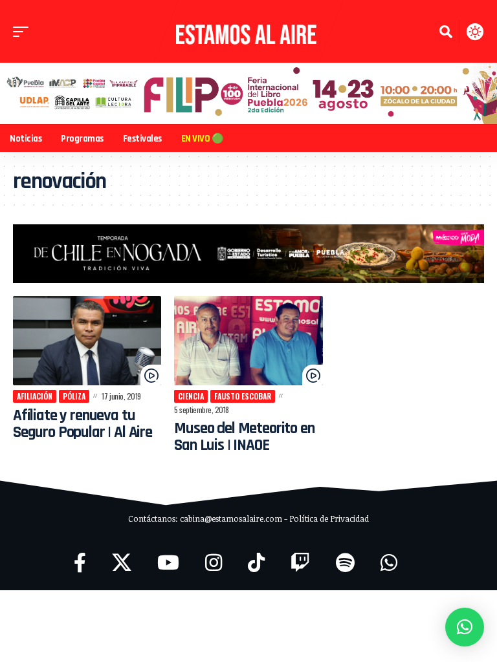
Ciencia (191, 395)
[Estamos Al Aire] (248, 31)
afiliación (34, 395)
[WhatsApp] (389, 562)
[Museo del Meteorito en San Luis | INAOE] (248, 340)
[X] (122, 562)
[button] (24, 32)
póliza (74, 395)
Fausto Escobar (242, 395)
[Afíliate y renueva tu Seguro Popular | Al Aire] (87, 340)
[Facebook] (80, 562)
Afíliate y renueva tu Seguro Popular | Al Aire (82, 424)
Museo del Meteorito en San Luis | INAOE (244, 437)
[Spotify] (345, 562)
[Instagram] (213, 562)
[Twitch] (300, 562)
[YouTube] (168, 562)
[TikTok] (256, 562)
